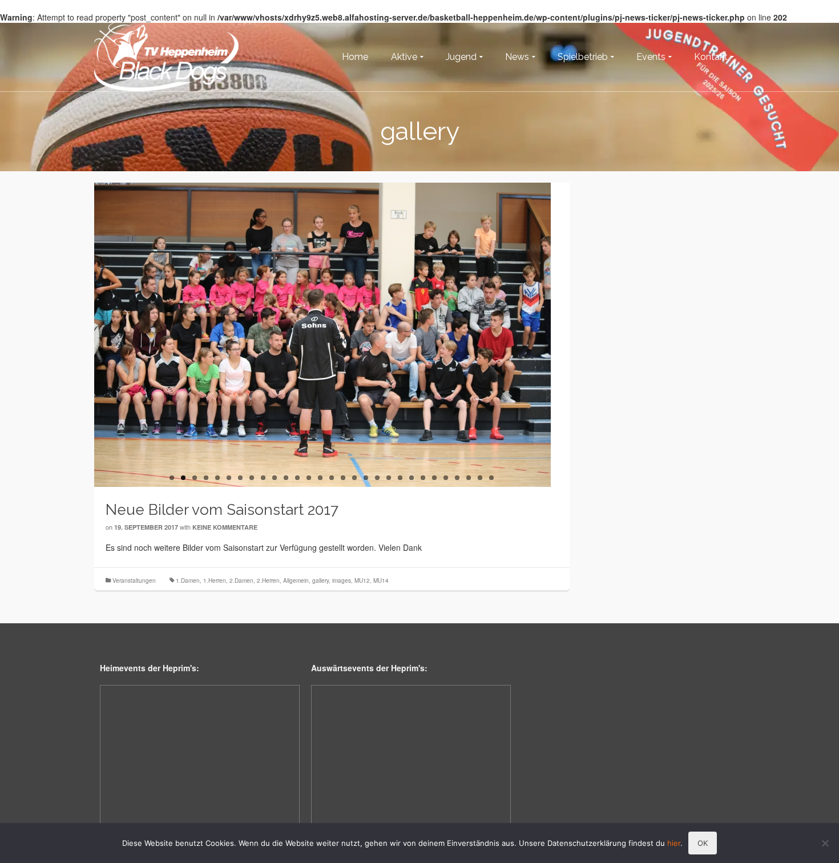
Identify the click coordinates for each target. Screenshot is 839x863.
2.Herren (268, 580)
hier (673, 843)
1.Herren (214, 580)
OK (702, 843)
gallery (320, 580)
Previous (88, 335)
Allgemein (296, 580)
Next (575, 335)
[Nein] (824, 843)
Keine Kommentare (224, 527)
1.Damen (188, 580)
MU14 (381, 580)
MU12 (362, 580)
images (341, 580)
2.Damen (241, 580)
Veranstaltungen (134, 580)
